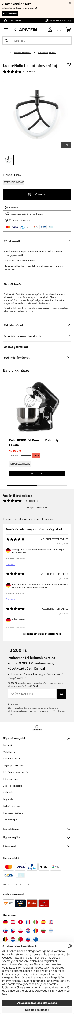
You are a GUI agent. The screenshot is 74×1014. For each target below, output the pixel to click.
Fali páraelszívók (12, 806)
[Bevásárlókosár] (68, 29)
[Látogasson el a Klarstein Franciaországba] (28, 922)
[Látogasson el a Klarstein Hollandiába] (13, 939)
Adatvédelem (13, 704)
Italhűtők (8, 792)
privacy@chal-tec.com (56, 711)
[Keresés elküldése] (6, 40)
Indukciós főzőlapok (13, 812)
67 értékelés (29, 71)
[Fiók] (50, 29)
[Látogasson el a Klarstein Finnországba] (51, 930)
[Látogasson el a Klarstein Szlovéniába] (28, 939)
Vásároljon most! (10, 14)
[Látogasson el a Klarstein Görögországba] (35, 939)
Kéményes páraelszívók (15, 772)
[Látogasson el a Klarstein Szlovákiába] (5, 930)
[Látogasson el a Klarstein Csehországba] (13, 930)
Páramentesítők (11, 758)
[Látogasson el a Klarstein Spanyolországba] (43, 922)
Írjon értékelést (38, 507)
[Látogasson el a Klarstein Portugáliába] (20, 939)
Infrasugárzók (10, 779)
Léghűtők (8, 799)
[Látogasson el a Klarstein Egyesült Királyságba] (51, 922)
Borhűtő (7, 745)
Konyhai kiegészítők (47, 52)
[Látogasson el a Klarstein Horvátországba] (28, 930)
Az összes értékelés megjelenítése (41, 633)
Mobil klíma (9, 751)
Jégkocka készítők (13, 785)
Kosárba (40, 194)
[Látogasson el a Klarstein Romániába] (35, 930)
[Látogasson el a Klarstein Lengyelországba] (20, 930)
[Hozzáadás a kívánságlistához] (69, 65)
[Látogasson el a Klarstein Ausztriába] (13, 922)
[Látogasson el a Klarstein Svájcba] (20, 922)
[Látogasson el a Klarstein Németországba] (5, 922)
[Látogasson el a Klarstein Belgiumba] (5, 939)
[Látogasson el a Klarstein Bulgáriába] (43, 930)
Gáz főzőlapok (10, 819)
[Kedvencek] (59, 29)
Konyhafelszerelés (22, 52)
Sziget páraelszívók (13, 765)
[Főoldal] (9, 52)
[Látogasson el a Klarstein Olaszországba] (35, 922)
